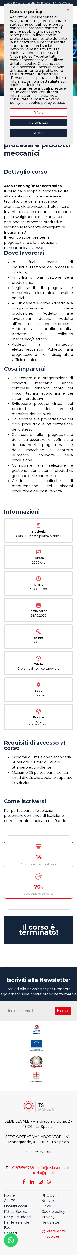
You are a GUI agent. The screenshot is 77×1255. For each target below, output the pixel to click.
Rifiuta (38, 112)
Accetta (38, 133)
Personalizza (38, 122)
